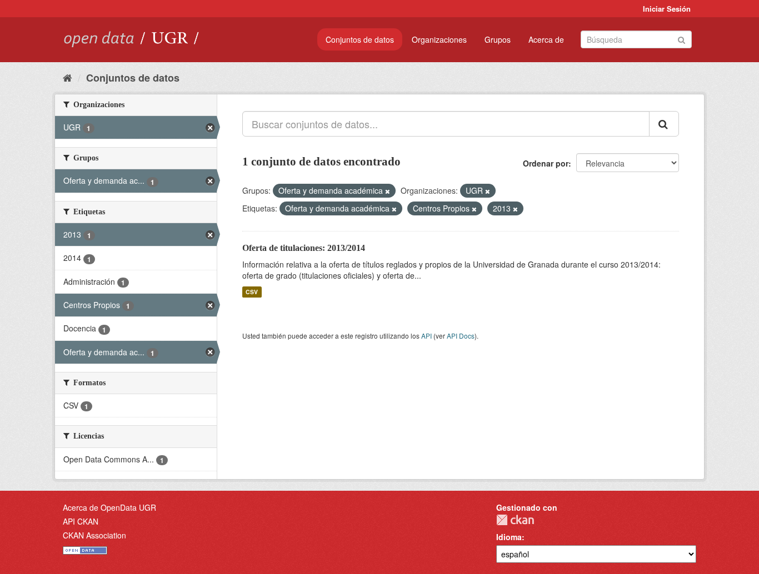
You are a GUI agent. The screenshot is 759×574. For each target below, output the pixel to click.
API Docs (461, 335)
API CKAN (80, 521)
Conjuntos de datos (360, 39)
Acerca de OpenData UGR (109, 507)
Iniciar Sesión (667, 8)
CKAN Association (94, 535)
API (426, 335)
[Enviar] (681, 38)
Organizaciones (439, 39)
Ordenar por (545, 163)
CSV (252, 292)
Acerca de (546, 39)
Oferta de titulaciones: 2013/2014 (303, 248)
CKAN (515, 520)
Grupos (498, 39)
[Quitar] (387, 191)
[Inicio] (67, 77)
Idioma (509, 536)
